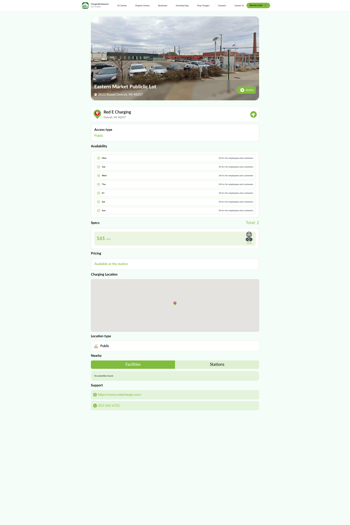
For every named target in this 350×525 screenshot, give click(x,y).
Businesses (162, 6)
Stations (217, 365)
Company (222, 6)
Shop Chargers (203, 6)
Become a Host (256, 5)
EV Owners (122, 6)
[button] (175, 303)
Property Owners (142, 6)
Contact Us (239, 6)
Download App (182, 6)
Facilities (133, 365)
